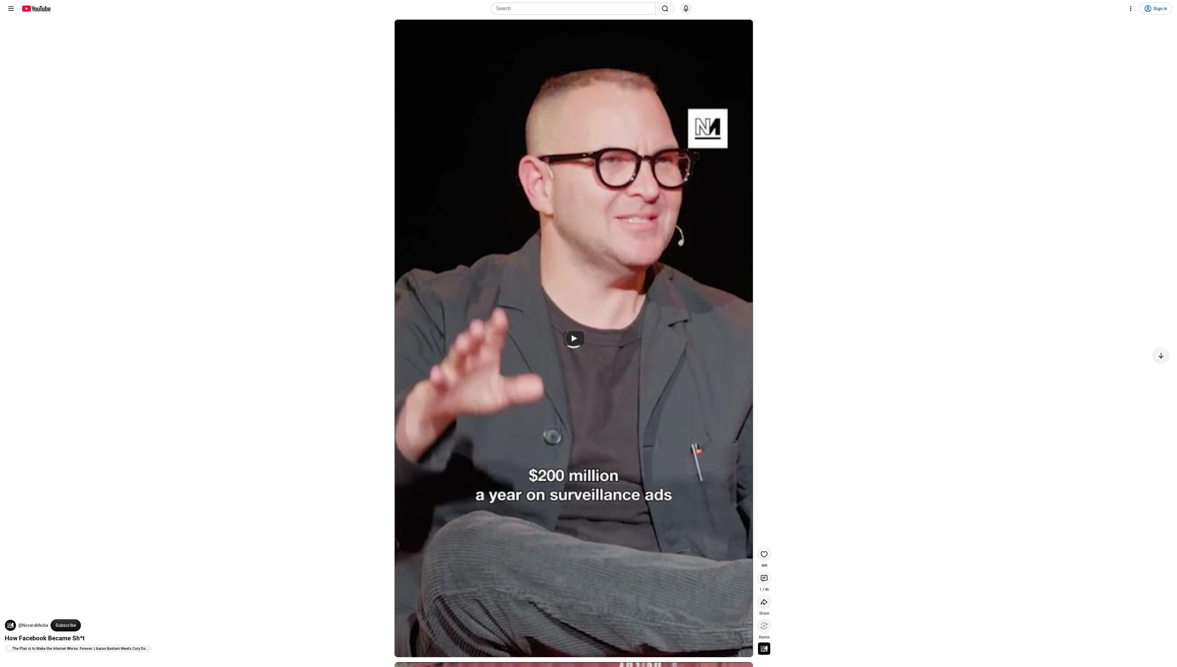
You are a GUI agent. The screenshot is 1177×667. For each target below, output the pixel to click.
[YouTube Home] (36, 8)
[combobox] (575, 8)
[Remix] (764, 626)
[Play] (573, 338)
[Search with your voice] (686, 8)
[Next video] (1161, 355)
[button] (10, 625)
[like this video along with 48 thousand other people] (764, 554)
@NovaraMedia (33, 625)
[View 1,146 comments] (764, 578)
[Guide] (11, 8)
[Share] (764, 602)
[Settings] (1130, 8)
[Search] (665, 8)
